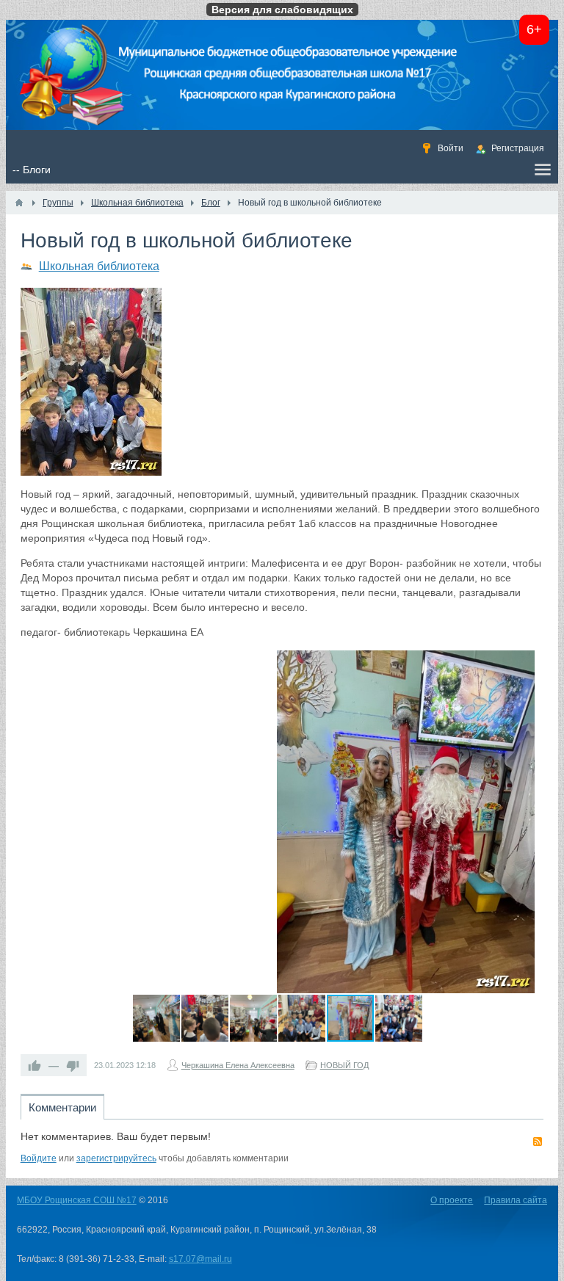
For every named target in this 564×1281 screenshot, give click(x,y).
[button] (521, 663)
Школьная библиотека (99, 266)
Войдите (39, 1158)
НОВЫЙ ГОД (344, 1065)
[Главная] (19, 202)
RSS (537, 1142)
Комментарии (62, 1107)
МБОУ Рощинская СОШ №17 (77, 1200)
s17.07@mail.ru (200, 1259)
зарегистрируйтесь (116, 1158)
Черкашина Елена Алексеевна (237, 1065)
